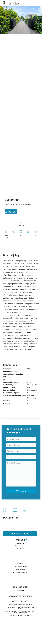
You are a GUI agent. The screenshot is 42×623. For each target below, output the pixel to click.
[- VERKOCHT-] (21, 20)
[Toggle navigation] (37, 3)
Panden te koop (20, 533)
